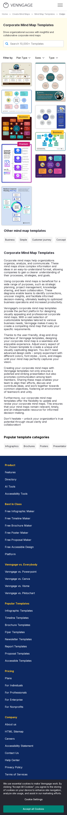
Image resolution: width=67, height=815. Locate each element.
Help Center (12, 760)
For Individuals (14, 685)
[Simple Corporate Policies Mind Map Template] (50, 166)
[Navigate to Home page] (18, 5)
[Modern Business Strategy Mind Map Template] (50, 141)
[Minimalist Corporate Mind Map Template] (50, 116)
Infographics (12, 446)
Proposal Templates (17, 653)
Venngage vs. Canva (17, 578)
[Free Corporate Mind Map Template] (50, 82)
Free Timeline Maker (17, 518)
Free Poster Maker (16, 532)
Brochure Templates (17, 625)
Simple (23, 239)
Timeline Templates (17, 617)
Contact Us (12, 753)
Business (10, 239)
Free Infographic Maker (19, 511)
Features (10, 472)
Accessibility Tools (16, 493)
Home (5, 14)
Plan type (21, 57)
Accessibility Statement (19, 745)
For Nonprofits (14, 706)
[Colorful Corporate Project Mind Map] (17, 128)
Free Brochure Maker (18, 525)
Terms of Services (16, 774)
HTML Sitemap (14, 731)
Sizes (38, 57)
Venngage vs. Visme (17, 586)
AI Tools (10, 486)
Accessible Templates (18, 660)
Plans (8, 678)
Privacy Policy (13, 767)
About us (10, 724)
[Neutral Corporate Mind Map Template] (17, 74)
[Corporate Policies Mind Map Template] (17, 101)
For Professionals (16, 692)
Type (51, 57)
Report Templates (16, 646)
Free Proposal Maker (18, 539)
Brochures (29, 446)
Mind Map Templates (44, 14)
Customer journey (41, 239)
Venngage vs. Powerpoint (20, 571)
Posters (44, 446)
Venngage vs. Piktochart (20, 593)
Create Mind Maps (21, 14)
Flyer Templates (15, 632)
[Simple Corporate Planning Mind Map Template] (17, 205)
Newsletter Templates (18, 639)
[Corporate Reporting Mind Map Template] (17, 163)
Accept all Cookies (33, 809)
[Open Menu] (60, 5)
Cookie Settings (34, 799)
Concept (61, 239)
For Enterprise (14, 699)
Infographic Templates (19, 610)
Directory (10, 479)
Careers (10, 738)
